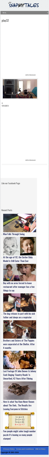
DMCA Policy (40, 449)
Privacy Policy (9, 449)
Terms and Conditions (25, 449)
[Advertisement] (24, 48)
